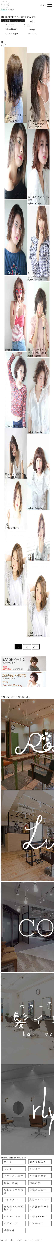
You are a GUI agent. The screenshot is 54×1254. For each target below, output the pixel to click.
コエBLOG (37, 1223)
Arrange (12, 33)
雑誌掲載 (35, 1183)
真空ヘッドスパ (40, 1199)
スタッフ (9, 1169)
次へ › (35, 647)
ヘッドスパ (11, 1199)
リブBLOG (11, 1223)
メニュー (35, 1169)
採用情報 (9, 1230)
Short (10, 25)
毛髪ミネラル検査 (14, 1191)
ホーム (8, 1162)
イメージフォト (14, 1216)
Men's (33, 33)
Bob (27, 25)
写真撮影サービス (40, 1208)
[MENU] (50, 5)
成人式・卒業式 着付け (14, 1208)
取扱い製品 (11, 1183)
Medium (12, 29)
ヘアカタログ (38, 1176)
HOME (4, 9)
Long (31, 29)
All (32, 21)
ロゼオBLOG (38, 1216)
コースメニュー (14, 1176)
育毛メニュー (38, 1190)
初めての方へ (38, 1162)
